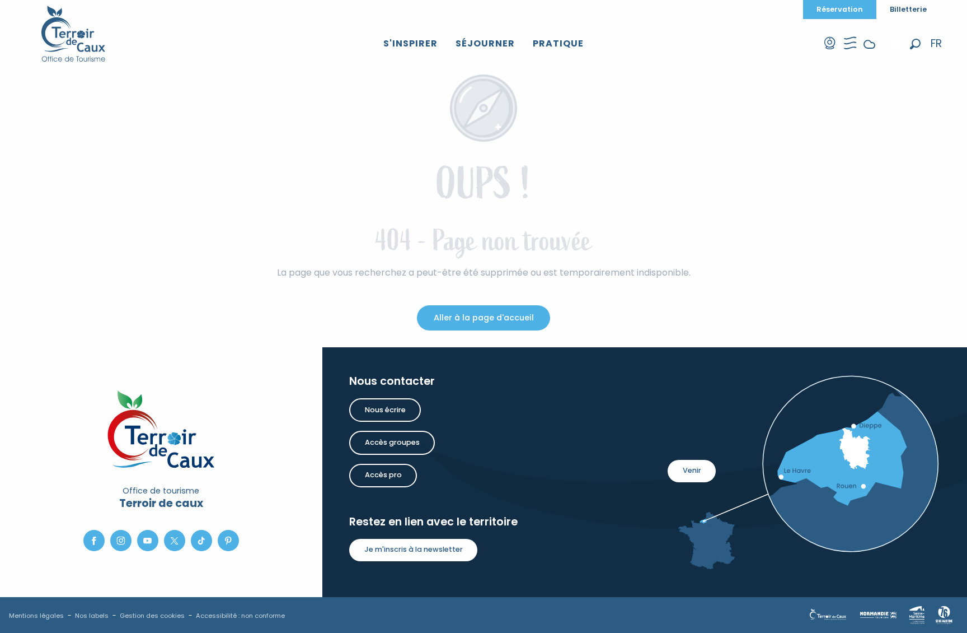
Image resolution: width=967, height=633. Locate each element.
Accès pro (383, 475)
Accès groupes (392, 442)
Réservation (839, 9)
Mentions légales (36, 615)
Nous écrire (385, 410)
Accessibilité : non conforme (240, 615)
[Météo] (869, 52)
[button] (915, 44)
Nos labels (92, 615)
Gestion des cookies (152, 615)
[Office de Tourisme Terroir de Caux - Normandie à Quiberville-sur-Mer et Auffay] (73, 34)
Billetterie (908, 9)
